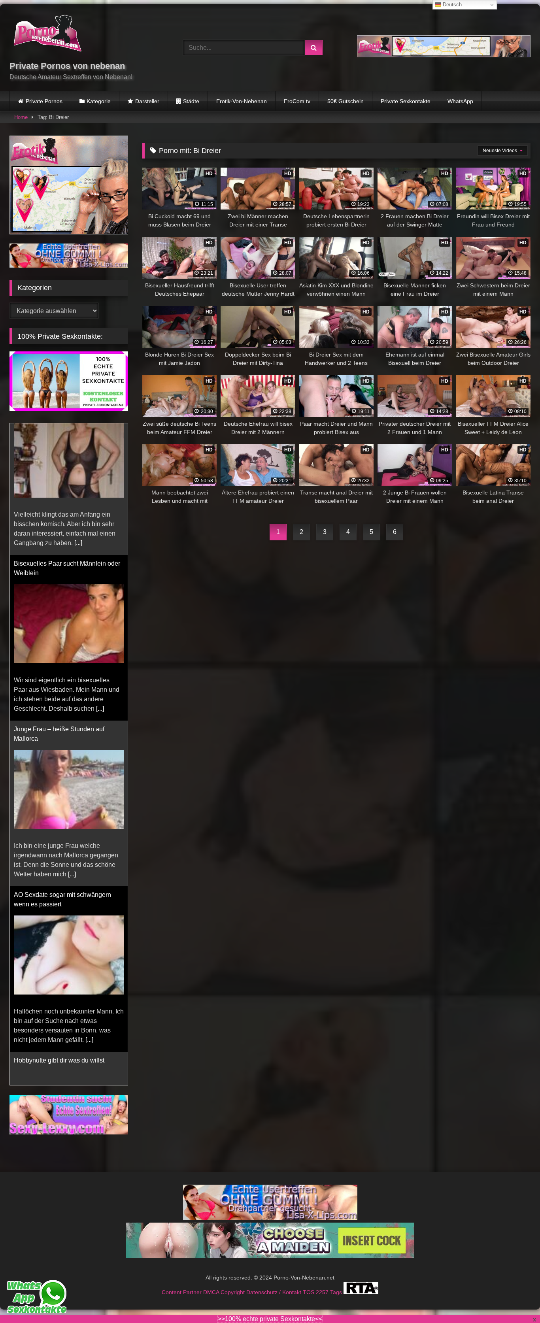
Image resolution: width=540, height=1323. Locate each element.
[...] (100, 577)
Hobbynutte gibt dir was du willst (59, 928)
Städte (191, 101)
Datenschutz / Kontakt (274, 1283)
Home (21, 117)
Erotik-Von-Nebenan (241, 101)
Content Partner (182, 1283)
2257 (323, 1283)
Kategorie (99, 101)
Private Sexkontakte (405, 101)
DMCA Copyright (224, 1283)
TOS (309, 1283)
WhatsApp (460, 101)
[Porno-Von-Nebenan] (47, 34)
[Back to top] (515, 1299)
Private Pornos (44, 101)
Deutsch (451, 5)
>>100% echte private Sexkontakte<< (270, 1318)
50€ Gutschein (345, 101)
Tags (337, 1283)
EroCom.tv (297, 101)
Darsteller (147, 101)
